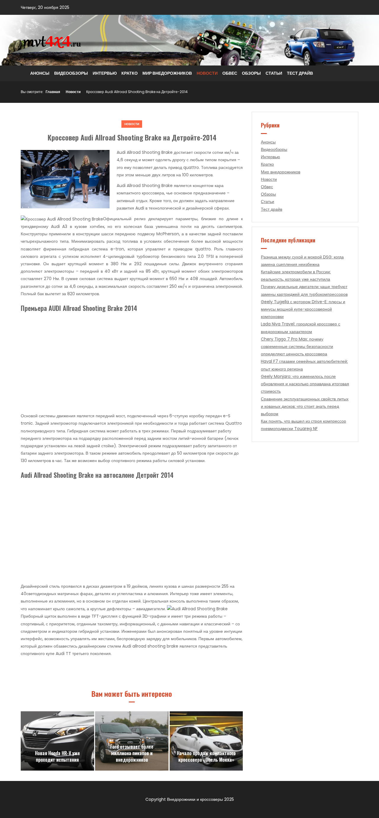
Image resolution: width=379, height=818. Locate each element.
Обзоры (251, 73)
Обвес (229, 73)
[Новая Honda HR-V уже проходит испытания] (57, 741)
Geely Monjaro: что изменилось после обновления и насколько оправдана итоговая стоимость (305, 383)
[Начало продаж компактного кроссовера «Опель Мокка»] (206, 741)
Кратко (129, 73)
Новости (207, 73)
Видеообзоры (71, 73)
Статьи (274, 73)
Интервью (105, 73)
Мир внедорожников (167, 73)
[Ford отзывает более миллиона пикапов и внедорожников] (131, 741)
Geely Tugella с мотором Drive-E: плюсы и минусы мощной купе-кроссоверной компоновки (303, 309)
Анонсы (39, 73)
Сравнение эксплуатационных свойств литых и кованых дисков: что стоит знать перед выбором (305, 406)
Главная (53, 91)
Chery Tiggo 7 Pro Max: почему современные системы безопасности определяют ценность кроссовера (297, 346)
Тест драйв (300, 73)
